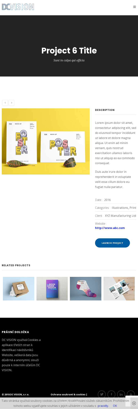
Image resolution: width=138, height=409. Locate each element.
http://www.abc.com (110, 228)
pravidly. (103, 406)
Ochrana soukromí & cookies (68, 394)
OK (115, 406)
